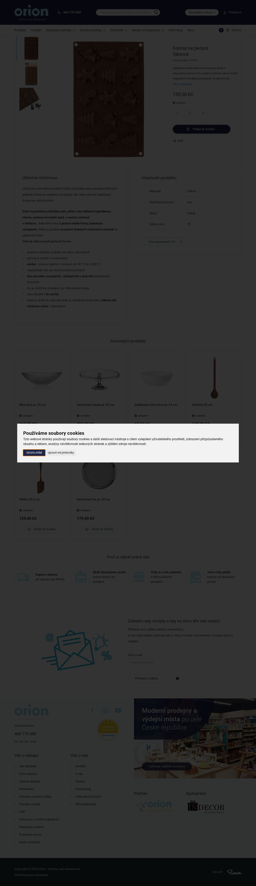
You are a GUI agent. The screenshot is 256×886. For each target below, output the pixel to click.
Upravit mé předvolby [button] (61, 452)
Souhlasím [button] (34, 452)
